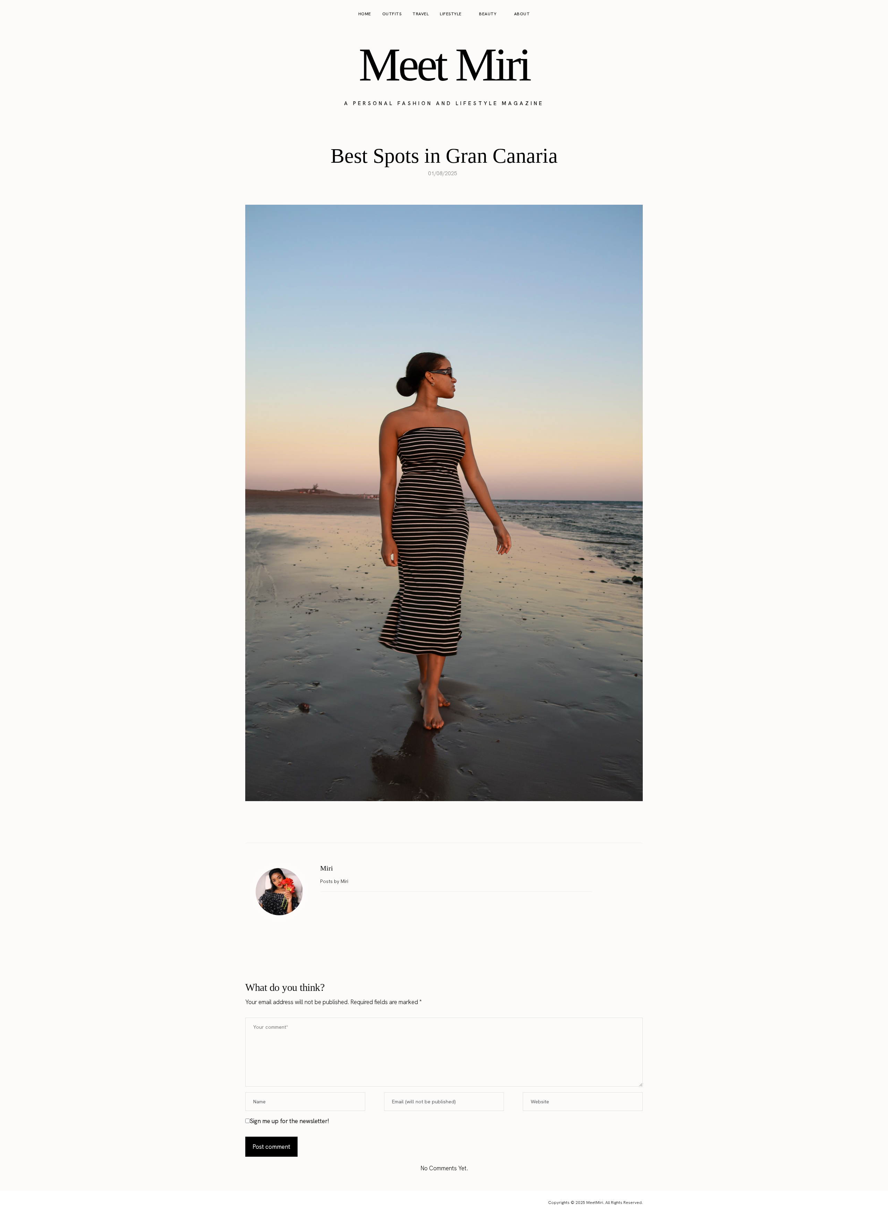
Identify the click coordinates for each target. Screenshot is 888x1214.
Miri (326, 868)
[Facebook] (422, 825)
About (522, 14)
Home (364, 14)
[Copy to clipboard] (466, 825)
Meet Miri (444, 65)
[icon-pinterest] (861, 14)
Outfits (392, 14)
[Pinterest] (451, 825)
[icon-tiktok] (875, 14)
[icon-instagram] (848, 14)
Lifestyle (451, 14)
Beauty (487, 14)
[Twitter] (437, 825)
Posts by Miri (335, 881)
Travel (420, 14)
